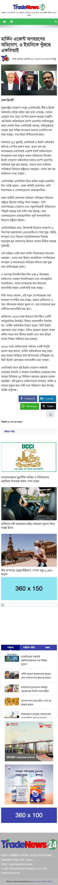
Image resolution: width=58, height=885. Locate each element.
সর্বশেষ (10, 647)
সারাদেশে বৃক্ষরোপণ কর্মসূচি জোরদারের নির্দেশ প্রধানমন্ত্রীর (35, 689)
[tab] (10, 647)
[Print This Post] (50, 414)
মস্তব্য (47, 647)
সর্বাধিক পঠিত (29, 647)
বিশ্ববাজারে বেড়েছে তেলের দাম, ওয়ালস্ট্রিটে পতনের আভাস (36, 716)
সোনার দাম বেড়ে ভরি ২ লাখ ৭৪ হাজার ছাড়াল (36, 702)
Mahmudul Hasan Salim (41, 881)
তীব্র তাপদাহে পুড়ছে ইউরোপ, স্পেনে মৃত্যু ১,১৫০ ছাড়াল (26, 572)
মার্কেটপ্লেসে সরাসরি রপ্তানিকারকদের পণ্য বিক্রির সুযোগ (34, 660)
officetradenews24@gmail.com (25, 868)
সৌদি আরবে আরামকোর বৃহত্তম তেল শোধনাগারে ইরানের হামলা (36, 675)
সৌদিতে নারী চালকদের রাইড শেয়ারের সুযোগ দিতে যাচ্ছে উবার (28, 525)
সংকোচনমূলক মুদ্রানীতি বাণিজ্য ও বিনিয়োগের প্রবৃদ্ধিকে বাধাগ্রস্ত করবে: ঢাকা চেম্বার (25, 479)
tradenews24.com (10, 872)
